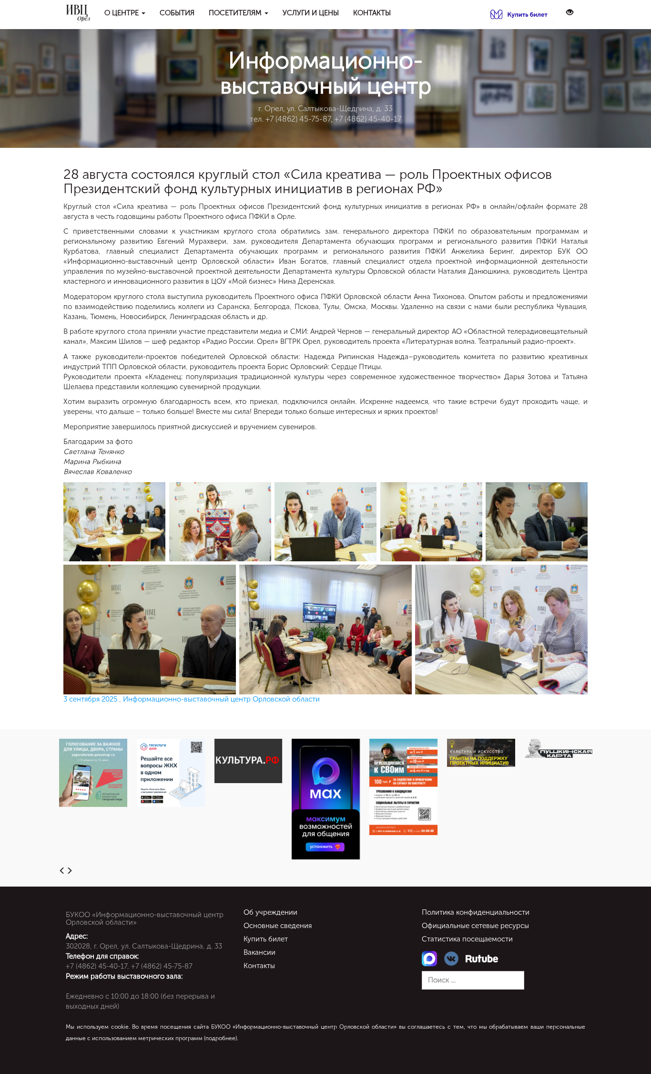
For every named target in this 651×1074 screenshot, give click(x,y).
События (177, 13)
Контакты (372, 13)
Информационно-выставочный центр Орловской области (221, 699)
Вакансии (259, 952)
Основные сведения (278, 925)
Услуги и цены (311, 13)
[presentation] (62, 872)
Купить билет (266, 939)
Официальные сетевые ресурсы (475, 925)
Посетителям (236, 13)
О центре (122, 13)
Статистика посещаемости (467, 939)
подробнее (220, 1038)
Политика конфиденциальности (475, 912)
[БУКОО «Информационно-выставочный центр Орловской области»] (78, 13)
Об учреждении (270, 912)
